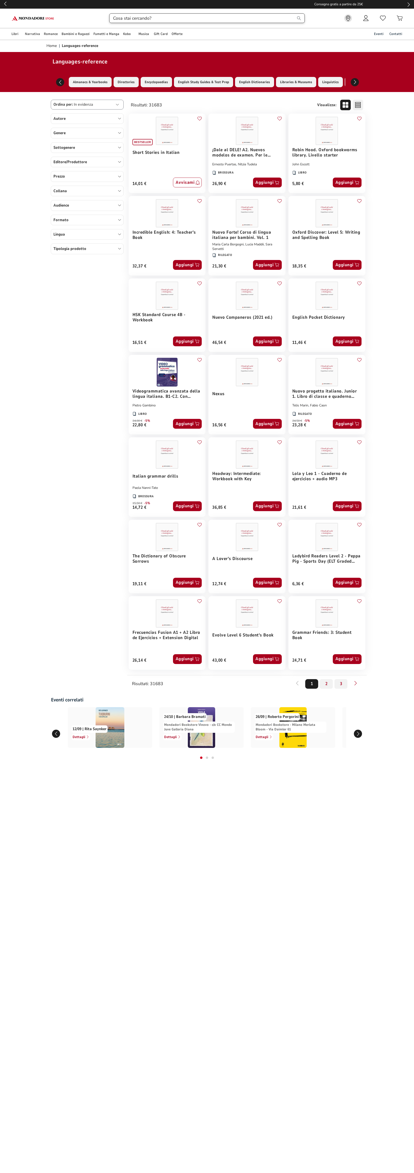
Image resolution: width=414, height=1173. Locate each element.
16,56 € (219, 425)
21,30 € (219, 266)
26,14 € (139, 660)
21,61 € (299, 507)
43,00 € (219, 660)
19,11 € (139, 584)
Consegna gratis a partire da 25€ (207, 4)
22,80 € (139, 425)
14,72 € (139, 507)
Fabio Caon (318, 405)
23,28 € (299, 425)
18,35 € (299, 266)
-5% (147, 420)
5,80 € (298, 183)
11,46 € (299, 342)
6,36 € (298, 584)
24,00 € (137, 420)
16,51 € (139, 342)
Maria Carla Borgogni (228, 244)
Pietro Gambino (144, 405)
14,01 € (139, 183)
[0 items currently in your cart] (399, 18)
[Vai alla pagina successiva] (355, 683)
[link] (348, 18)
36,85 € (219, 507)
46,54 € (219, 342)
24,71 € (299, 660)
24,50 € (297, 420)
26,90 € (219, 183)
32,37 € (139, 266)
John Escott (301, 164)
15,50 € (137, 503)
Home (52, 45)
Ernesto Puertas (224, 164)
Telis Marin (300, 405)
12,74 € (219, 584)
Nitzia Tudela (247, 164)
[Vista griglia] (345, 105)
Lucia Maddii (254, 244)
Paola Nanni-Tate (145, 487)
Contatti (395, 34)
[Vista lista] (358, 105)
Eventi (379, 34)
